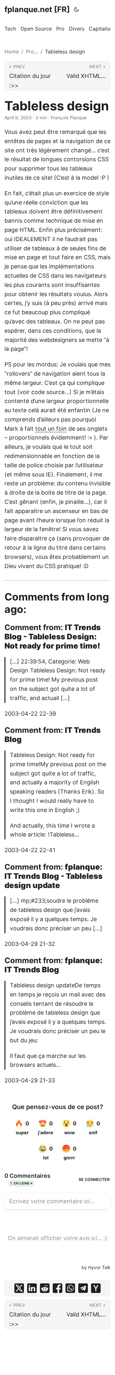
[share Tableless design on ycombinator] (96, 1288)
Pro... (32, 51)
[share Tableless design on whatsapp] (70, 1288)
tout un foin (51, 428)
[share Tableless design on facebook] (57, 1288)
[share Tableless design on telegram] (83, 1288)
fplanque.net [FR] (37, 9)
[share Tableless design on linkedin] (32, 1288)
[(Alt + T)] (76, 9)
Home (11, 51)
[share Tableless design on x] (19, 1288)
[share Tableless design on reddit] (45, 1288)
